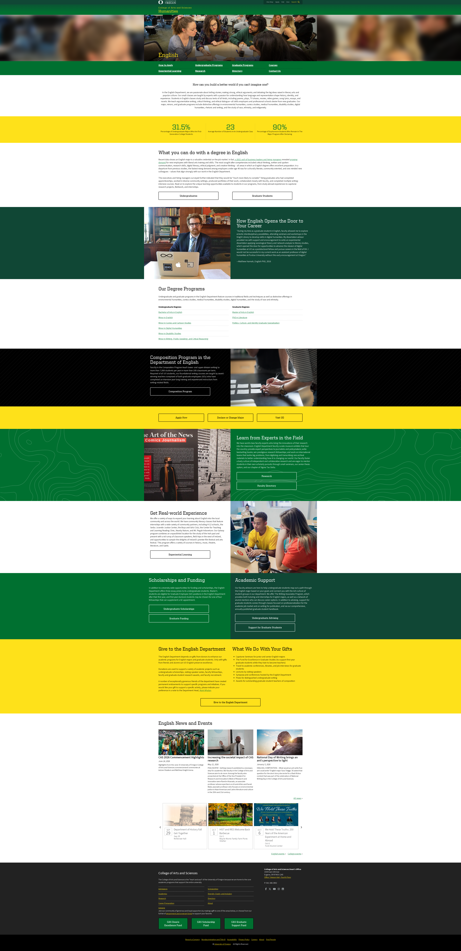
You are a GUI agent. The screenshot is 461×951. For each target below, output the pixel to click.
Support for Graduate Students (265, 627)
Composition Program (180, 391)
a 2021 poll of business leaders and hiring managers (258, 159)
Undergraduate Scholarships (179, 608)
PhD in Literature (239, 317)
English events (278, 853)
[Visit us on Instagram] (279, 889)
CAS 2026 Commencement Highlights (181, 757)
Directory (237, 71)
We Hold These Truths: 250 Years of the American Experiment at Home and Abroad (276, 826)
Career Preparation (166, 903)
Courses (273, 65)
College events (294, 853)
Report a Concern (192, 939)
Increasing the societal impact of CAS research (230, 759)
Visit (282, 2)
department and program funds (179, 913)
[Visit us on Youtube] (274, 889)
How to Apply (165, 65)
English (168, 54)
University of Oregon (222, 944)
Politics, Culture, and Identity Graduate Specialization (255, 322)
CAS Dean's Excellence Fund (173, 923)
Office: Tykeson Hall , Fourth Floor (277, 877)
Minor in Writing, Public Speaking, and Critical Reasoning (183, 338)
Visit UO (279, 417)
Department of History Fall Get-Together (185, 826)
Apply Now (181, 417)
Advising (161, 908)
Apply (277, 2)
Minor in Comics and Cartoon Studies (174, 322)
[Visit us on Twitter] (270, 889)
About (210, 903)
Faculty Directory (266, 485)
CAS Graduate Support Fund (238, 923)
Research (200, 71)
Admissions (162, 889)
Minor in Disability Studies (169, 333)
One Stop (270, 2)
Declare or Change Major (230, 417)
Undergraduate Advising (265, 618)
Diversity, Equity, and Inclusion (220, 893)
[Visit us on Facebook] (266, 889)
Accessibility (232, 939)
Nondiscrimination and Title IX (213, 939)
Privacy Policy (244, 939)
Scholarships (213, 889)
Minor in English (165, 317)
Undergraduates (188, 195)
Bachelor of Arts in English (170, 312)
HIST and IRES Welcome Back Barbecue (230, 826)
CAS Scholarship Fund (206, 923)
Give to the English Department (230, 702)
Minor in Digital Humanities (170, 328)
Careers (254, 939)
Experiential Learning (169, 71)
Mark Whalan (205, 690)
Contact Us (275, 71)
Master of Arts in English (243, 312)
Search (294, 2)
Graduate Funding (178, 618)
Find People (271, 939)
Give (287, 2)
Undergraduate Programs (209, 65)
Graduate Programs (242, 65)
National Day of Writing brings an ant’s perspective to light (277, 759)
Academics (162, 893)
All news (297, 798)
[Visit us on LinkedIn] (283, 889)
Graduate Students (262, 195)
